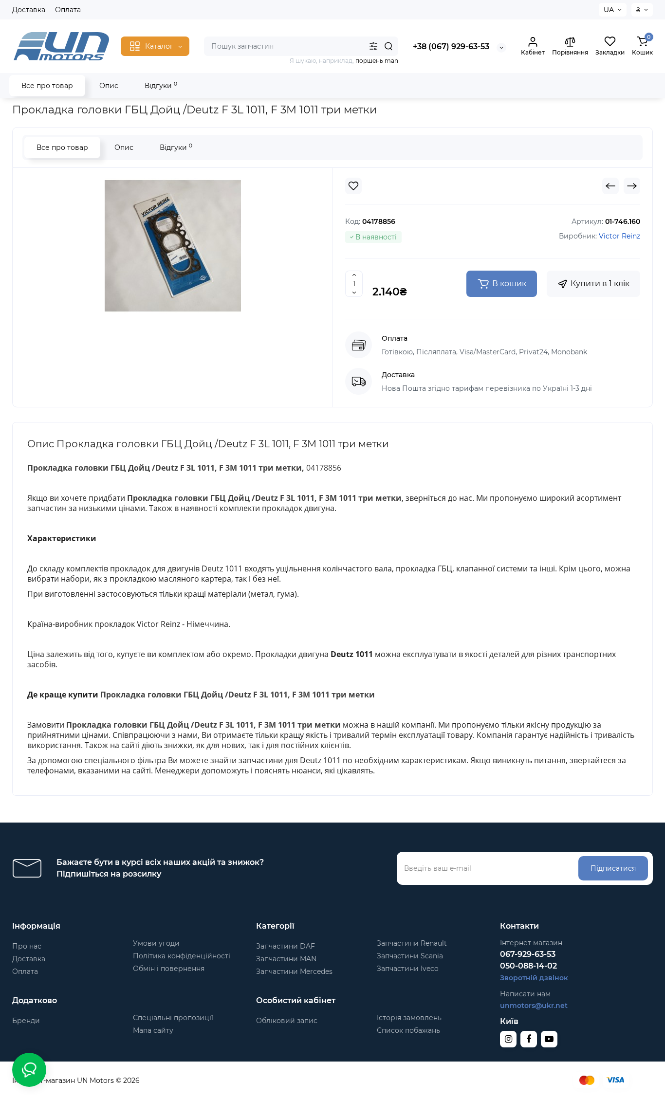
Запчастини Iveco (408, 968)
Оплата (68, 9)
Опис (108, 85)
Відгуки (161, 85)
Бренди (26, 1020)
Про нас (26, 946)
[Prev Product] (610, 186)
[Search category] (373, 46)
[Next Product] (632, 186)
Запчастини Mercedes (294, 971)
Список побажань (408, 1030)
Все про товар (47, 85)
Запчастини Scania (410, 956)
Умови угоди (156, 943)
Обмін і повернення (168, 968)
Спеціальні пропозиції (173, 1017)
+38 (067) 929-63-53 (451, 46)
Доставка (28, 9)
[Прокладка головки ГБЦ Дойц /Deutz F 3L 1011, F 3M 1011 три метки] (173, 246)
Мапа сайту (153, 1030)
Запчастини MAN (286, 958)
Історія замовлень (409, 1017)
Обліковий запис (286, 1020)
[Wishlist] (353, 186)
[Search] (388, 46)
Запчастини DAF (285, 946)
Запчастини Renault (412, 943)
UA (609, 9)
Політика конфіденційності (181, 956)
